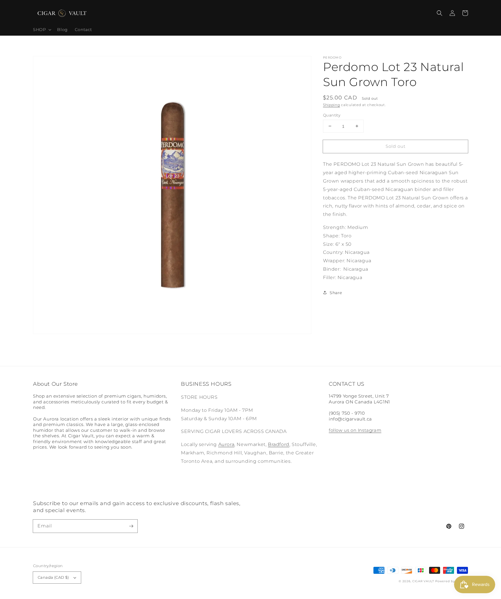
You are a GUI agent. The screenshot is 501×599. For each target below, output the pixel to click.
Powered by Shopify (451, 581)
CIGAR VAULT (423, 581)
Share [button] (336, 292)
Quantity (331, 114)
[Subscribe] (131, 526)
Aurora (226, 444)
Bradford (278, 444)
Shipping (331, 105)
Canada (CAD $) (53, 577)
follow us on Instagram (355, 430)
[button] (439, 13)
